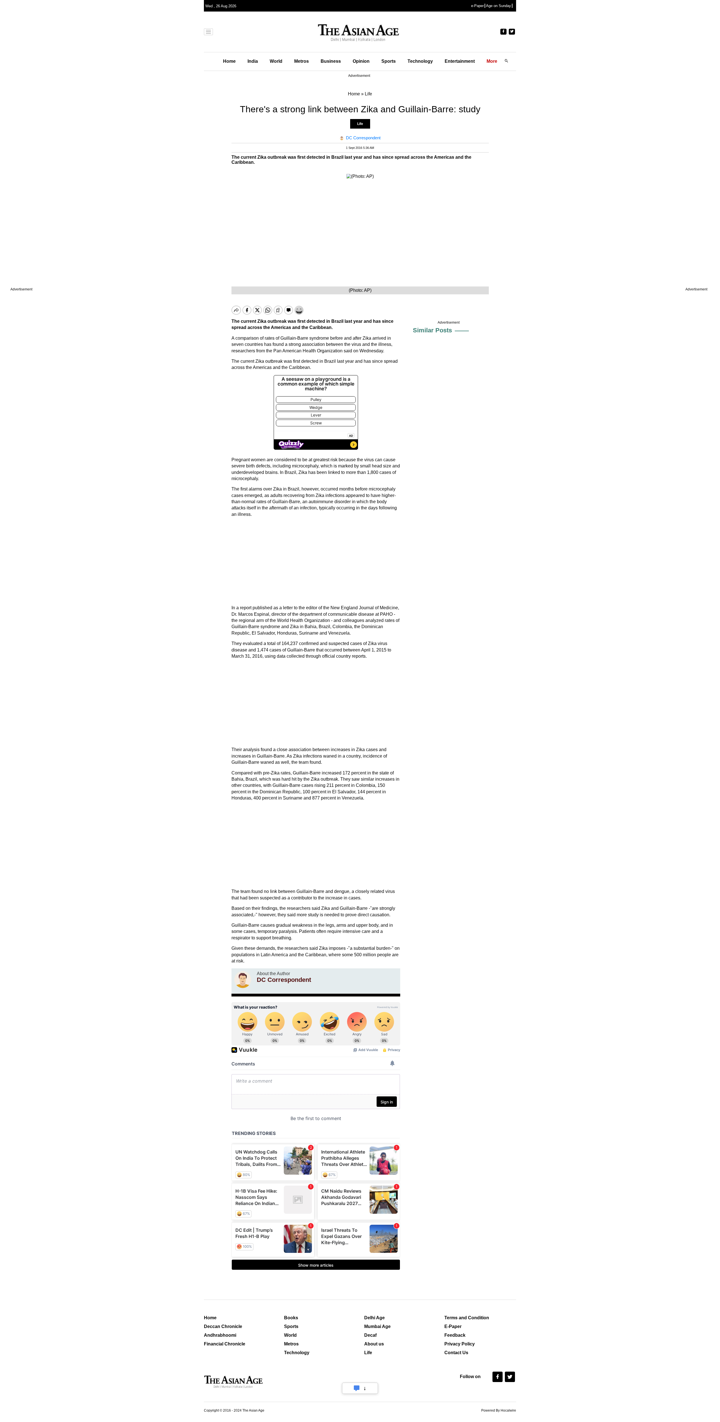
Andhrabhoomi (220, 1335)
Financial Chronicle (224, 1344)
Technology (420, 61)
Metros (301, 61)
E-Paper (453, 1326)
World (276, 61)
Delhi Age (374, 1317)
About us (374, 1344)
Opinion (361, 61)
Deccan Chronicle (223, 1326)
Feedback (454, 1335)
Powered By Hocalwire (498, 1410)
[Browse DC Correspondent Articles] (242, 979)
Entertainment (460, 61)
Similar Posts (432, 330)
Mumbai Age (377, 1326)
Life (360, 124)
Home (229, 61)
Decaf (370, 1335)
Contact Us (456, 1352)
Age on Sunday (498, 6)
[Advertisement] (315, 561)
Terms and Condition (466, 1317)
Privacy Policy (459, 1344)
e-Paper (477, 6)
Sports (388, 61)
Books (291, 1317)
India (253, 61)
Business (331, 61)
